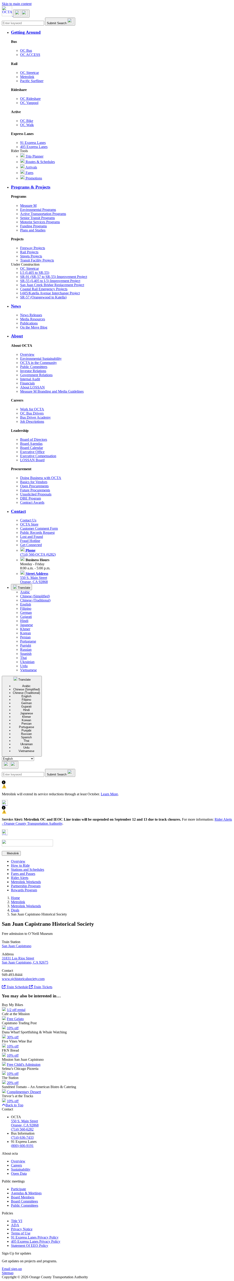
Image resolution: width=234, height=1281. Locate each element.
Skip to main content (17, 4)
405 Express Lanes (34, 147)
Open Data (19, 1173)
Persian (25, 637)
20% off (13, 1083)
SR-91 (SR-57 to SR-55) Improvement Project (53, 277)
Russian (26, 649)
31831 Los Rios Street (18, 958)
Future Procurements (35, 490)
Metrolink (27, 77)
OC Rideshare (30, 99)
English (25, 604)
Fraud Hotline (30, 541)
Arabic (25, 592)
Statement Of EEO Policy (29, 1245)
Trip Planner (34, 156)
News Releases (31, 315)
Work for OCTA (32, 409)
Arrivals (31, 167)
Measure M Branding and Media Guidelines (52, 391)
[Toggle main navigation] (21, 14)
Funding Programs (33, 226)
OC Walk (27, 125)
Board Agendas (31, 444)
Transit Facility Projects (37, 260)
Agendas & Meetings (26, 1193)
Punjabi (25, 645)
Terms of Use (20, 1233)
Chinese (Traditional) (35, 600)
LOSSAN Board (32, 460)
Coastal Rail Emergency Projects (43, 289)
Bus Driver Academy (35, 417)
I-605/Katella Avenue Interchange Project (50, 293)
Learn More (109, 794)
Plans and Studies (32, 230)
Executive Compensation (38, 456)
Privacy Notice (21, 1229)
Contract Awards (32, 502)
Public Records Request (37, 532)
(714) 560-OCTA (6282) (38, 552)
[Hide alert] (5, 804)
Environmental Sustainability (41, 358)
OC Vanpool (29, 103)
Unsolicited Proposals (35, 494)
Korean (25, 633)
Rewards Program (24, 890)
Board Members (22, 1197)
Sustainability (20, 1169)
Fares (29, 173)
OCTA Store (29, 524)
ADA (15, 1225)
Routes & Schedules (40, 162)
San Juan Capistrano (16, 946)
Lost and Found (31, 537)
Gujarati (26, 617)
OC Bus (26, 50)
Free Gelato (15, 1019)
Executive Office (32, 452)
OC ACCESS (30, 55)
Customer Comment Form (39, 528)
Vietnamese (28, 670)
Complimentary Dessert (24, 1092)
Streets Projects (31, 256)
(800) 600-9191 (22, 1146)
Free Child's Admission (23, 1064)
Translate (23, 587)
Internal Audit (30, 379)
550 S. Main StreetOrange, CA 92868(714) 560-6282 (25, 1125)
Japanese (26, 625)
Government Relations (36, 375)
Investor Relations (33, 371)
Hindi (24, 621)
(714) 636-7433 (22, 1137)
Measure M (28, 205)
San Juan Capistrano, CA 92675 (25, 962)
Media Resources (32, 319)
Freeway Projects (32, 248)
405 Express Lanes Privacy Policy (35, 1241)
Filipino (25, 608)
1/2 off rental (16, 1010)
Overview (27, 354)
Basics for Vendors (33, 482)
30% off (13, 1037)
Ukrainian (27, 662)
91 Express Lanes (33, 143)
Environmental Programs (38, 210)
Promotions (33, 178)
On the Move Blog (33, 327)
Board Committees (24, 1201)
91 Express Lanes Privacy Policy (34, 1237)
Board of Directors (33, 439)
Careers (16, 1165)
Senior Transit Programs (37, 218)
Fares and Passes (23, 874)
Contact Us (28, 520)
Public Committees (33, 367)
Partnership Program (25, 886)
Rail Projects (29, 252)
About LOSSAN (32, 387)
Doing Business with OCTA (40, 478)
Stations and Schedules (27, 869)
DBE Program (30, 498)
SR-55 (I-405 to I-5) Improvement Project (50, 281)
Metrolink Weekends (26, 882)
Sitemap (7, 1273)
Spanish (26, 654)
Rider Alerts (19, 878)
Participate (18, 1189)
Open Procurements (34, 486)
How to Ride (20, 865)
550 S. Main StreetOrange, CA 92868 (34, 578)
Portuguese (28, 641)
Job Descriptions (32, 421)
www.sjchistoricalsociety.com (23, 979)
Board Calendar (31, 448)
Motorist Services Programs (40, 222)
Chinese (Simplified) (35, 596)
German (26, 613)
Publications (29, 323)
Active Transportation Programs (43, 214)
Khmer (25, 629)
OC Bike (26, 121)
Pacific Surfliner (31, 81)
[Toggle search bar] (10, 765)
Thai (23, 658)
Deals (15, 910)
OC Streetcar (29, 73)
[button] (121, 32)
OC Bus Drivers (32, 413)
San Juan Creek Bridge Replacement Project (52, 285)
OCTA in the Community (38, 363)
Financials (27, 383)
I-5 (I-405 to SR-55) (34, 273)
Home (15, 898)
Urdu (24, 666)
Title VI (16, 1221)
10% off (13, 1028)
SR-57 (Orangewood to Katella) (43, 297)
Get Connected (31, 545)
